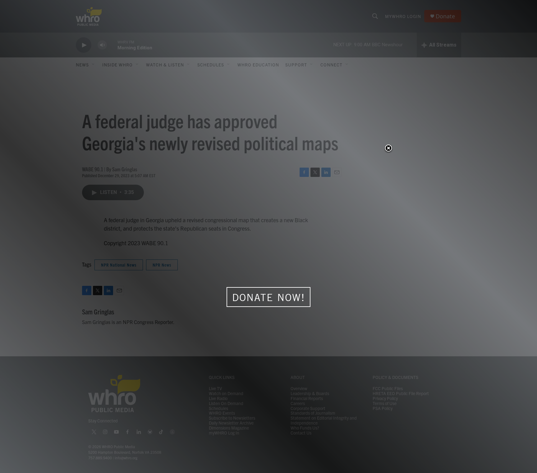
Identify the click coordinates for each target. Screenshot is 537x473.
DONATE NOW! (268, 297)
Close (388, 148)
